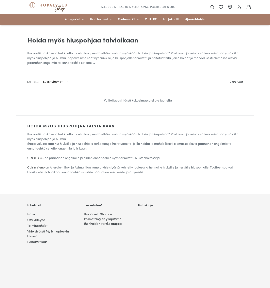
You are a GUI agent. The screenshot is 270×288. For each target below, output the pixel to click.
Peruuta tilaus (37, 241)
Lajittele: (33, 82)
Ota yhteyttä (36, 219)
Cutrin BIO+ (35, 157)
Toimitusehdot (37, 225)
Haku (31, 214)
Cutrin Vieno (36, 167)
